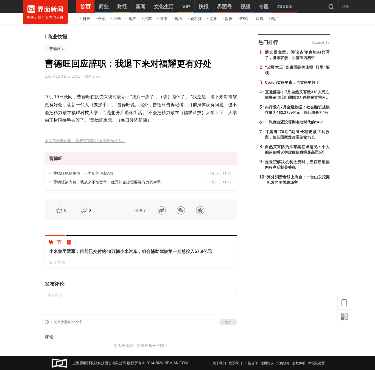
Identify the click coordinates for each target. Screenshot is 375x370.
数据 (229, 18)
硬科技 (196, 18)
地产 (132, 18)
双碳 (260, 18)
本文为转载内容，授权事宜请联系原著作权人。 (85, 141)
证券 (117, 18)
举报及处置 (316, 363)
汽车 (148, 18)
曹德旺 (55, 48)
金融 (102, 18)
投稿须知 (283, 363)
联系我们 (235, 363)
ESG (244, 18)
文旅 (213, 18)
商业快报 (57, 36)
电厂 (275, 18)
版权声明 (299, 363)
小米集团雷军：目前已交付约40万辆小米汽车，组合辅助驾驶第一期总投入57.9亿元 (130, 251)
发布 (228, 322)
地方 (179, 18)
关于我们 (219, 363)
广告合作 (251, 363)
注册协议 (267, 363)
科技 (86, 18)
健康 (163, 18)
